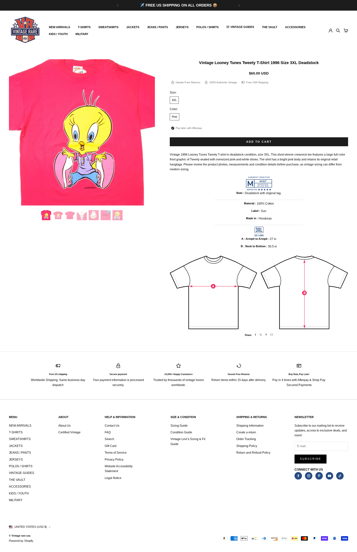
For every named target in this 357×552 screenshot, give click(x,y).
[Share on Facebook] (255, 334)
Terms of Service (116, 452)
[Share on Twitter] (260, 334)
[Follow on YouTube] (329, 476)
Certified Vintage (69, 432)
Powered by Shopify (21, 540)
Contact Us (112, 425)
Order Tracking (246, 439)
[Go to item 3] (70, 215)
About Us (64, 425)
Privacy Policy (114, 459)
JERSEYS (182, 27)
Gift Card (110, 445)
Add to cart (259, 141)
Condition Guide (181, 432)
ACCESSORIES (295, 27)
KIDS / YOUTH (58, 34)
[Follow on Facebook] (298, 476)
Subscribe (310, 458)
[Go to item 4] (82, 215)
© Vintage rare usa (19, 535)
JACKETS (132, 27)
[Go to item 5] (94, 215)
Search (109, 439)
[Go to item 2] (58, 215)
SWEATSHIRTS (108, 27)
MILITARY (81, 34)
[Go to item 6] (105, 215)
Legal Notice (113, 478)
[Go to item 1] (46, 215)
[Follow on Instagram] (308, 476)
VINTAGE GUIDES (21, 473)
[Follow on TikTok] (340, 476)
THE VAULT (269, 27)
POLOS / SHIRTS (207, 27)
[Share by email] (271, 334)
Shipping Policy (246, 445)
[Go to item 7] (117, 215)
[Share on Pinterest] (266, 334)
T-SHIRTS (84, 27)
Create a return (246, 432)
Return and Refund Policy (253, 452)
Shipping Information (250, 425)
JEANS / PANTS (157, 27)
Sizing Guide (179, 425)
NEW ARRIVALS (59, 27)
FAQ (108, 432)
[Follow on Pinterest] (319, 476)
